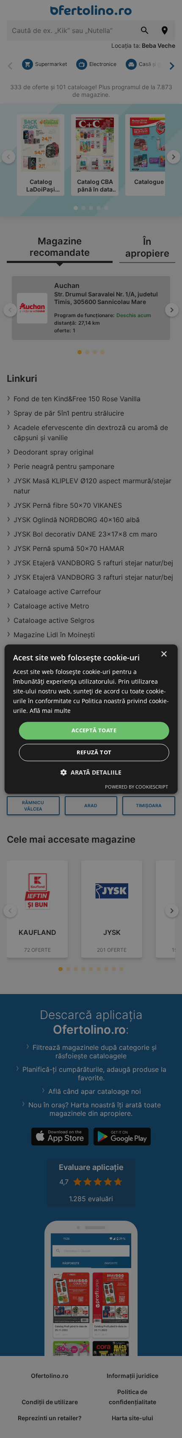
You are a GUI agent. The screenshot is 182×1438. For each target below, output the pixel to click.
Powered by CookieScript (136, 786)
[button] (91, 772)
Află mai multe (50, 711)
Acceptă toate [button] (94, 730)
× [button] (163, 654)
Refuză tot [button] (94, 752)
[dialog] (91, 719)
